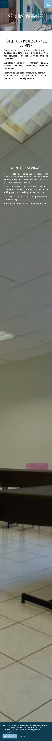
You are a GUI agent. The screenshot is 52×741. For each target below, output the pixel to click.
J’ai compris (9, 736)
